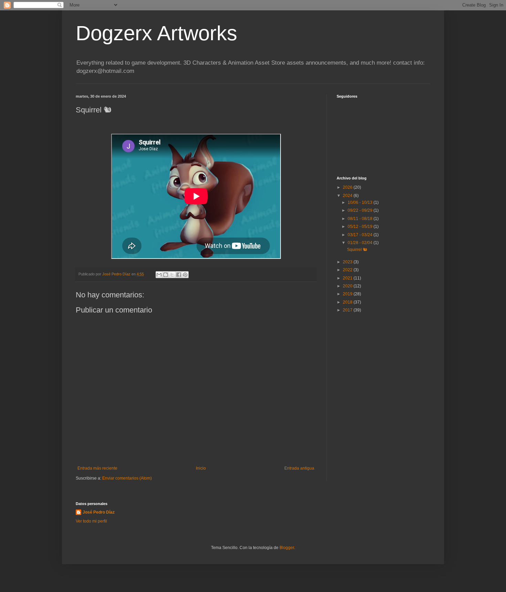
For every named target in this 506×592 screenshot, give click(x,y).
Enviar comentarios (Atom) (127, 478)
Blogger (287, 547)
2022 (348, 269)
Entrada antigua (299, 468)
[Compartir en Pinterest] (185, 274)
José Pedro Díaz (99, 512)
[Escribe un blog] (165, 274)
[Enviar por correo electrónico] (159, 274)
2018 (348, 302)
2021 (348, 278)
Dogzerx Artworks (156, 33)
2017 (348, 310)
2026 (348, 187)
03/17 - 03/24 (360, 234)
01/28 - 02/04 (360, 242)
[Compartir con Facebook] (178, 274)
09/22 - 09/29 (360, 210)
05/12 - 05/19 (360, 226)
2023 (348, 262)
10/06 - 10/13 (360, 202)
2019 (348, 294)
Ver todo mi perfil (91, 521)
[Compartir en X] (172, 274)
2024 (348, 195)
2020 (348, 286)
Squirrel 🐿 (357, 249)
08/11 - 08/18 (360, 218)
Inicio (201, 468)
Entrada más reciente (97, 468)
